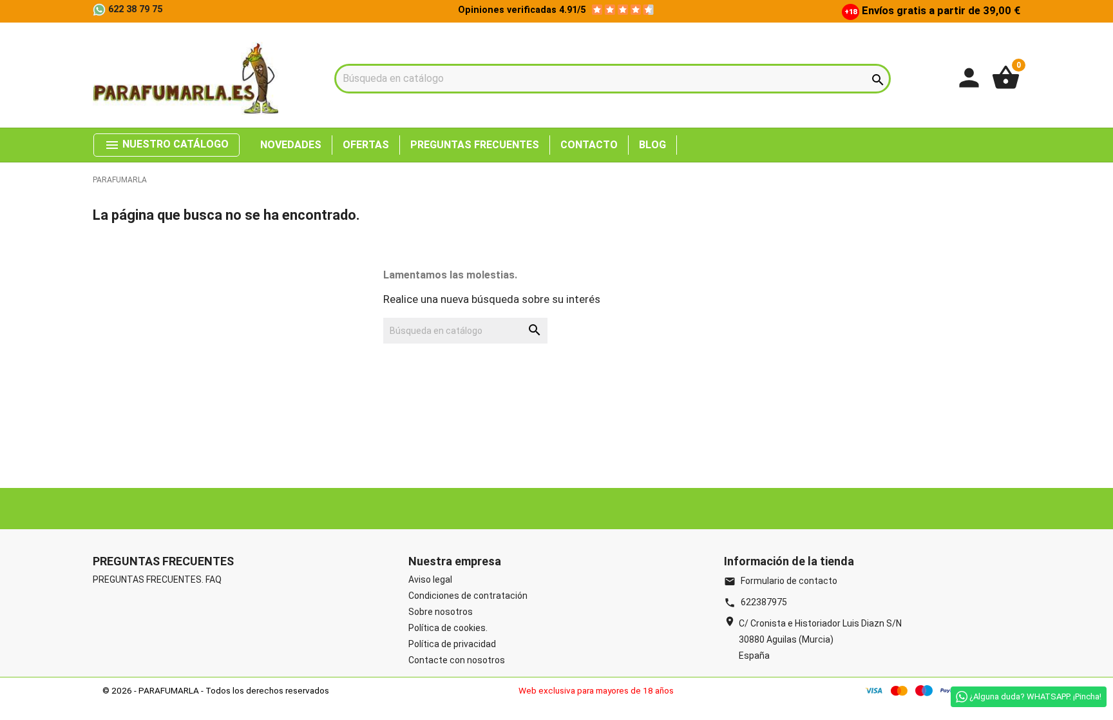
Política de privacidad (452, 644)
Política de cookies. (448, 628)
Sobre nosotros (440, 612)
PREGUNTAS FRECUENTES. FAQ (157, 579)
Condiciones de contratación (468, 595)
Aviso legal (430, 579)
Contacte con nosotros (456, 660)
